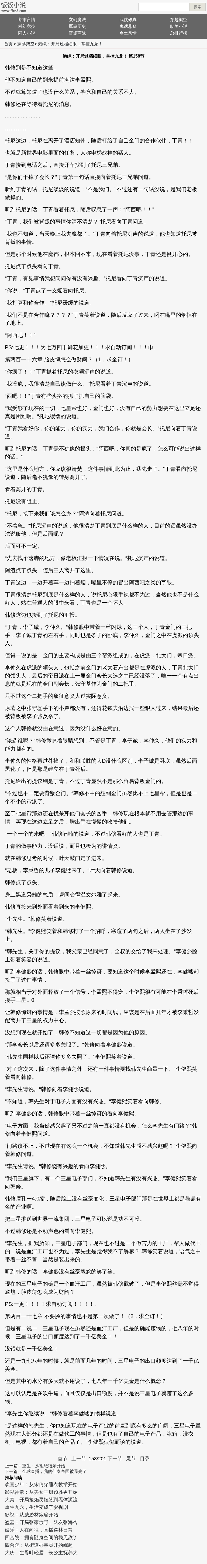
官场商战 (77, 33)
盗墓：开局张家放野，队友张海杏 (41, 1522)
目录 (145, 1458)
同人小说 (26, 33)
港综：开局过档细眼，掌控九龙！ (70, 44)
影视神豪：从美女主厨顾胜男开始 (41, 1492)
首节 (62, 1458)
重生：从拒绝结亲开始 (43, 1465)
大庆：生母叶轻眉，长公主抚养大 (41, 1552)
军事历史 (77, 26)
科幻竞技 (26, 26)
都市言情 (26, 19)
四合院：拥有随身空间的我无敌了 (41, 1537)
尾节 (131, 1458)
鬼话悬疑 (128, 26)
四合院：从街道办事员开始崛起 (39, 1545)
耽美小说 (178, 26)
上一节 (78, 1458)
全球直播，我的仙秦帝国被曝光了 (54, 1471)
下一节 (115, 1458)
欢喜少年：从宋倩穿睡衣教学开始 (41, 1484)
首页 (8, 44)
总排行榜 (178, 33)
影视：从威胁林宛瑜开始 (31, 1515)
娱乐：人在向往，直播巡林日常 (39, 1530)
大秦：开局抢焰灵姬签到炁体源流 (41, 1499)
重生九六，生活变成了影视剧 (36, 1507)
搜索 (197, 7)
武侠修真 (128, 19)
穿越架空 (178, 19)
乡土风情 (128, 33)
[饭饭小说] (13, 7)
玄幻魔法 (77, 19)
